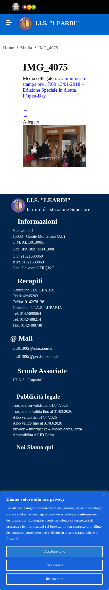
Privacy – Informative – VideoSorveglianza (47, 429)
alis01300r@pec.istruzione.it (35, 356)
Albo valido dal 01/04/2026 (35, 417)
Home (8, 47)
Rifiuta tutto (54, 579)
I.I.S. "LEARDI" (57, 23)
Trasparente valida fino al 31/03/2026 (42, 411)
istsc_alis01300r (41, 249)
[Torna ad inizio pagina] (54, 185)
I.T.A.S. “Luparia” (28, 380)
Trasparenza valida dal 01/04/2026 (40, 405)
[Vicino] (104, 495)
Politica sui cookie (34, 539)
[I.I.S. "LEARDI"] (25, 23)
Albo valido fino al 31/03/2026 (37, 423)
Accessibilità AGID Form (33, 435)
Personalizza (54, 565)
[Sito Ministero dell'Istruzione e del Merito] (26, 7)
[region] (54, 540)
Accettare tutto (54, 551)
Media (26, 47)
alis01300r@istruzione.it (32, 348)
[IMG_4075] (54, 145)
